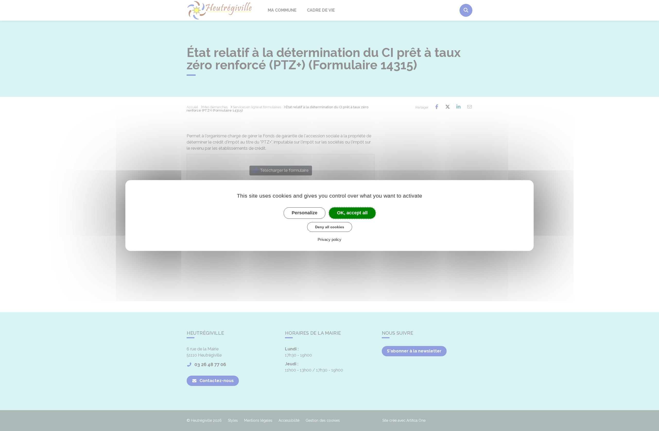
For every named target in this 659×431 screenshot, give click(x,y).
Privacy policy (329, 239)
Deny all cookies (329, 227)
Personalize (304, 212)
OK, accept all (352, 212)
